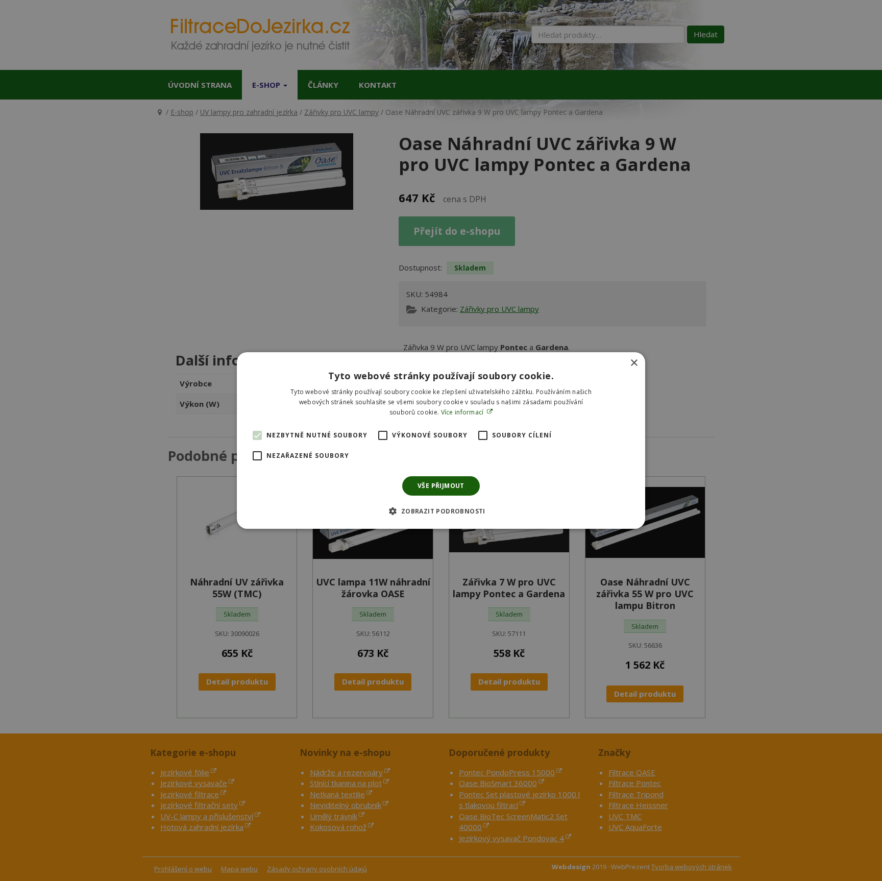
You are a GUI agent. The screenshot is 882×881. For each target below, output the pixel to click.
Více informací (463, 412)
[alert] (441, 440)
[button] (441, 511)
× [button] (634, 363)
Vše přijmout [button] (441, 485)
